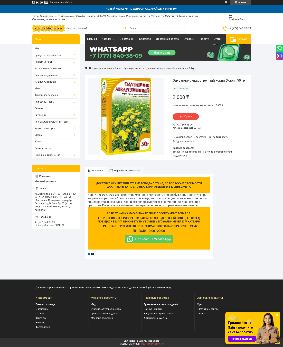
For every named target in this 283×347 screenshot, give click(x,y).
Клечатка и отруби (45, 128)
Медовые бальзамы (102, 318)
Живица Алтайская (45, 81)
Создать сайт (56, 2)
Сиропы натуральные (46, 75)
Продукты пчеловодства (48, 55)
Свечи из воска (43, 148)
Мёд (93, 304)
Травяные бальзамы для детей (161, 304)
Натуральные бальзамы (48, 68)
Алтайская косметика (156, 318)
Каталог (106, 38)
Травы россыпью (133, 68)
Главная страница (45, 304)
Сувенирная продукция (47, 155)
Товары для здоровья (46, 95)
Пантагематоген (44, 61)
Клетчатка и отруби (207, 309)
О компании (127, 38)
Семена (39, 108)
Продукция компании (100, 68)
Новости (204, 38)
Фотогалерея (43, 327)
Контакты (145, 38)
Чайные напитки (153, 309)
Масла (38, 135)
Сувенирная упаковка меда (106, 309)
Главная (92, 38)
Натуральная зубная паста (158, 313)
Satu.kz (156, 341)
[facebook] (89, 254)
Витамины (40, 115)
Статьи (218, 38)
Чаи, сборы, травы (44, 101)
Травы (118, 68)
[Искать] (125, 28)
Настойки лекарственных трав (51, 121)
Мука (37, 88)
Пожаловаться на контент (151, 344)
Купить (188, 116)
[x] (92, 254)
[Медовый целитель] (48, 28)
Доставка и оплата (167, 38)
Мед (37, 48)
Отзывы (189, 38)
